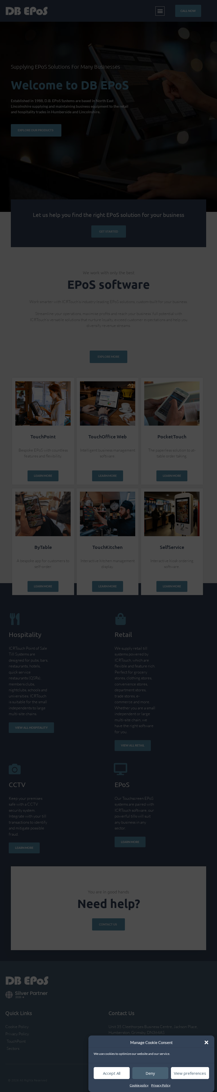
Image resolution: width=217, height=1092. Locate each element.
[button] (206, 1042)
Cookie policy (139, 1085)
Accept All (111, 1073)
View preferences (190, 1073)
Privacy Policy (160, 1085)
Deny (150, 1073)
